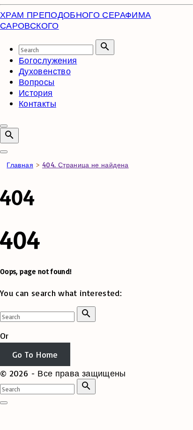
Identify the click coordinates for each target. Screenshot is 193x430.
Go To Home (35, 354)
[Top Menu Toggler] (3, 151)
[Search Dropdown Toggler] (9, 135)
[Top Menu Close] (3, 126)
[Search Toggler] (3, 402)
